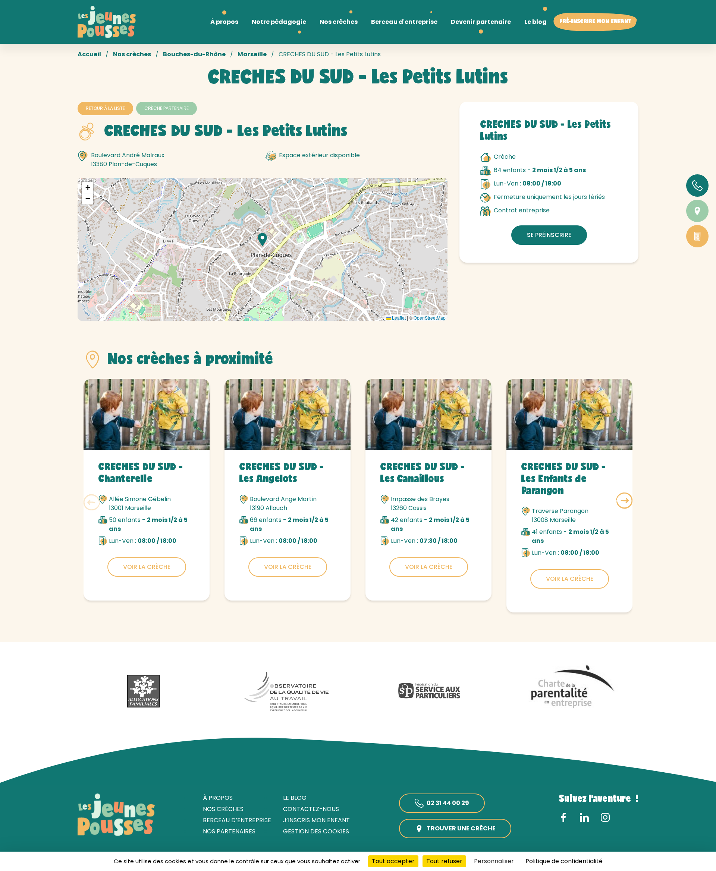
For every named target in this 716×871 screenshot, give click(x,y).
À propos (218, 798)
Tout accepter (393, 861)
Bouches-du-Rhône (194, 54)
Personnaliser (494, 861)
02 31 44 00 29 (448, 803)
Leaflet (398, 317)
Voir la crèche (146, 567)
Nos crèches (132, 54)
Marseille (252, 54)
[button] (262, 239)
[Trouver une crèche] (697, 211)
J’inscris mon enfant (316, 820)
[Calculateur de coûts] (697, 236)
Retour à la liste (105, 108)
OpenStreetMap (430, 317)
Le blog (295, 798)
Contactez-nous (311, 809)
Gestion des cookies (316, 831)
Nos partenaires (229, 831)
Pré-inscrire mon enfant (595, 22)
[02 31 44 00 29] (697, 185)
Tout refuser (444, 861)
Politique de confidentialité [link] (564, 861)
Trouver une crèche (461, 828)
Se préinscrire (549, 235)
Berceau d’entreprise (237, 820)
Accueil (89, 54)
